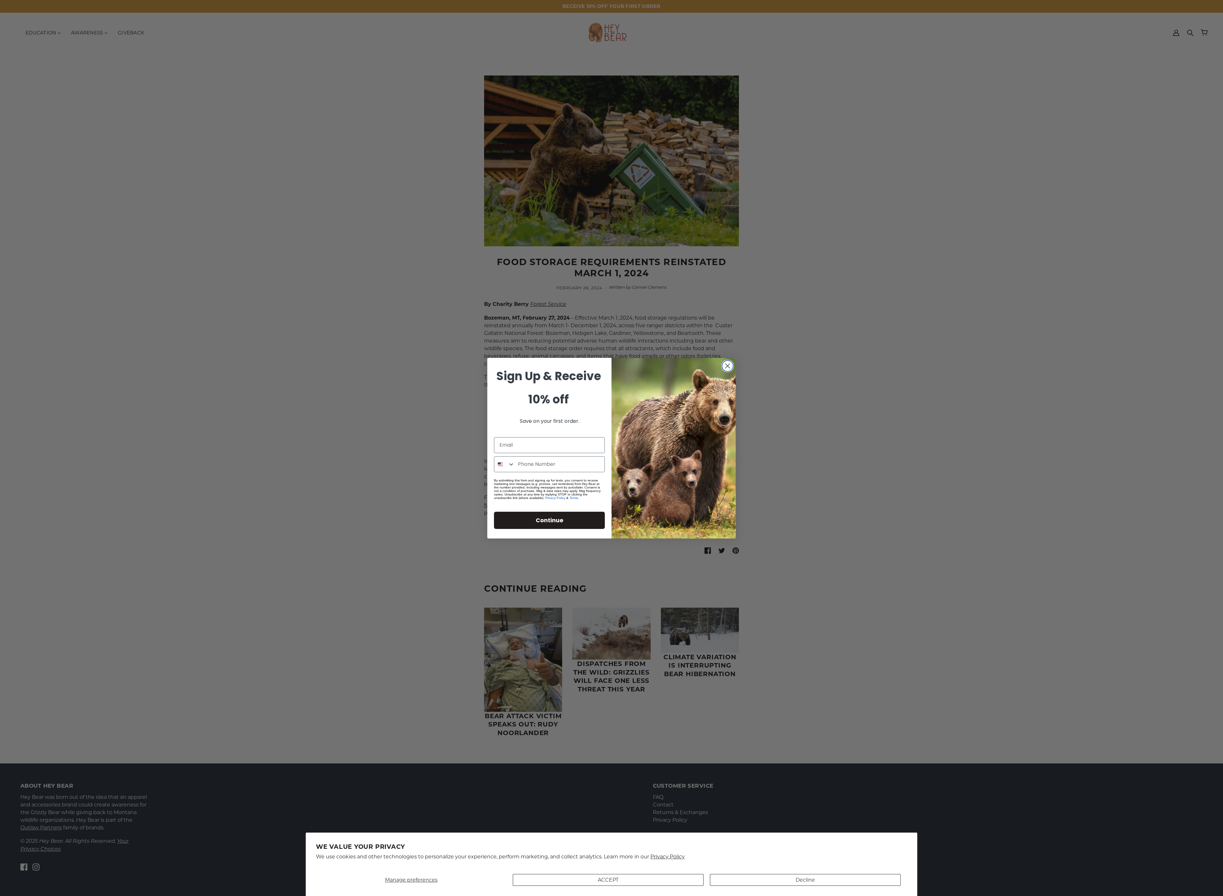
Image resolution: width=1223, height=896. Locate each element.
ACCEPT (608, 880)
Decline (805, 880)
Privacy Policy (667, 857)
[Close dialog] (727, 366)
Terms (573, 498)
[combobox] (504, 464)
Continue (549, 520)
